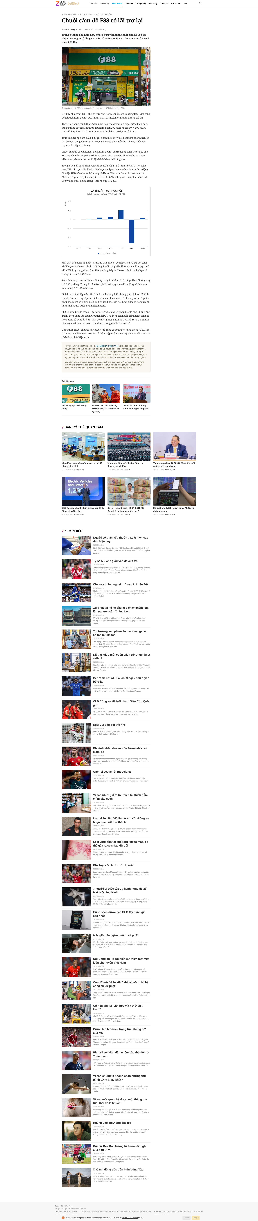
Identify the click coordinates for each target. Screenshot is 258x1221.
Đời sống (153, 3)
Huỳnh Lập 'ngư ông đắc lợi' (112, 1122)
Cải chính (175, 3)
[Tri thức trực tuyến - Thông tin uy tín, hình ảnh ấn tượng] (67, 3)
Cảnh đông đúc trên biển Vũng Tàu (120, 1169)
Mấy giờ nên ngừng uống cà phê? (116, 935)
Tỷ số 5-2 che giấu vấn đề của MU (115, 561)
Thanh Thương (68, 30)
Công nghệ (141, 3)
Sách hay (104, 3)
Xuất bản (93, 3)
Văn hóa (129, 3)
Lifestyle (164, 3)
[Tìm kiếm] (200, 3)
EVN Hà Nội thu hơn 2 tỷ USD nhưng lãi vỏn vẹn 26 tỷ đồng (105, 409)
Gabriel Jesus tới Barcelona (112, 771)
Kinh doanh (117, 3)
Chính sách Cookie (130, 1218)
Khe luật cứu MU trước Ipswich (114, 865)
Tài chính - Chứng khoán (96, 15)
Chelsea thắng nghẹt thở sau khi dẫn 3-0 (120, 584)
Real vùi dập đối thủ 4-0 (109, 724)
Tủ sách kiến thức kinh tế (107, 346)
